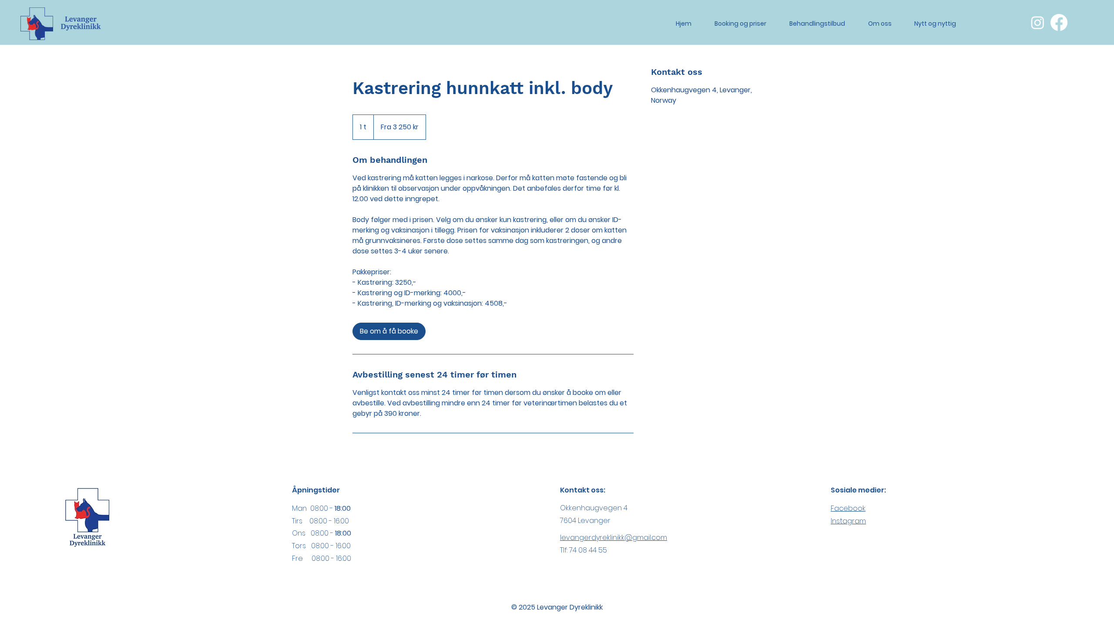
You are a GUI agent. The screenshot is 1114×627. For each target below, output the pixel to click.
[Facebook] (1058, 22)
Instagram (848, 521)
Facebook (848, 508)
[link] (389, 331)
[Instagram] (1037, 22)
